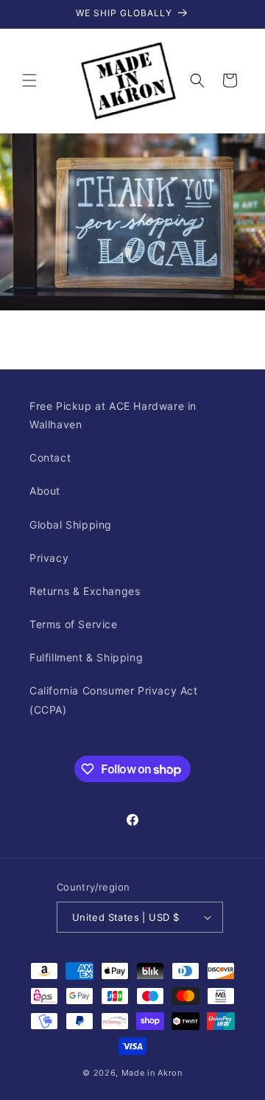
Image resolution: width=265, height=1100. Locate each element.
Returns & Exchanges (84, 591)
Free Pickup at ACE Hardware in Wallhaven (113, 415)
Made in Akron (152, 1073)
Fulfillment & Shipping (86, 657)
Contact (50, 457)
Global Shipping (70, 524)
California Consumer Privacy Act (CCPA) (113, 699)
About (44, 490)
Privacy (48, 557)
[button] (29, 80)
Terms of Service (73, 624)
